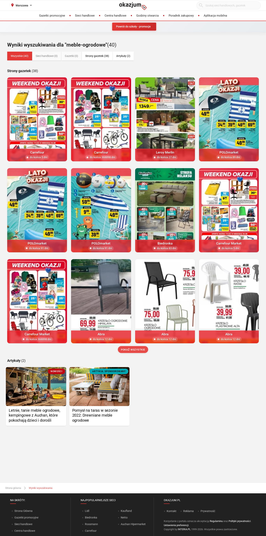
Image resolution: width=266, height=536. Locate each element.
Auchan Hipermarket (133, 524)
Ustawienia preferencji (176, 525)
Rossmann (91, 524)
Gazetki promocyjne (26, 517)
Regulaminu (216, 521)
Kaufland (126, 510)
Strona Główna (23, 510)
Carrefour (91, 530)
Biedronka (91, 517)
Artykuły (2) (123, 55)
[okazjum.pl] (133, 6)
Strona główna (13, 488)
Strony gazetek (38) (97, 55)
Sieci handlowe (23, 524)
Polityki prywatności (240, 521)
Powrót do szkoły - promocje (133, 26)
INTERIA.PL (184, 529)
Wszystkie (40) (19, 55)
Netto (124, 517)
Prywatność (208, 511)
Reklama (188, 511)
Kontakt (171, 511)
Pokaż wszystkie (133, 349)
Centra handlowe (24, 530)
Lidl (87, 510)
